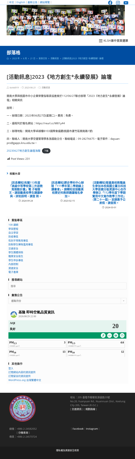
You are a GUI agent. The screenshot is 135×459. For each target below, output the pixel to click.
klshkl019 (14, 87)
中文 (11, 2)
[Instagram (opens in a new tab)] (118, 3)
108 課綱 (13, 224)
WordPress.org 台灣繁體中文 (24, 380)
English (21, 2)
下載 (46, 150)
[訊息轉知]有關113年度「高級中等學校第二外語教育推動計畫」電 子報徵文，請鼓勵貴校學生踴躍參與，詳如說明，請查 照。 (26, 189)
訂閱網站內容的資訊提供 (22, 372)
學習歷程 (13, 228)
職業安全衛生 (15, 256)
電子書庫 (13, 272)
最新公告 (32, 2)
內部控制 (13, 264)
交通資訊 (77, 409)
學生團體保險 (15, 252)
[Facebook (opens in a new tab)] (110, 3)
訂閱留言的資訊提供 (19, 376)
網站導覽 (45, 2)
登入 (10, 368)
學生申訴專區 (15, 260)
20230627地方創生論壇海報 (23, 150)
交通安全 (13, 248)
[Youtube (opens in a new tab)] (125, 3)
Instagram (92, 428)
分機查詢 (23, 432)
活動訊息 (46, 87)
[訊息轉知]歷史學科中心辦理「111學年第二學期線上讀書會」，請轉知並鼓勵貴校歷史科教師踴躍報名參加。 (67, 189)
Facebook (78, 428)
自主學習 (13, 232)
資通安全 (13, 268)
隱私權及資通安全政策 (67, 450)
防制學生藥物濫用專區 (20, 244)
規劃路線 (90, 409)
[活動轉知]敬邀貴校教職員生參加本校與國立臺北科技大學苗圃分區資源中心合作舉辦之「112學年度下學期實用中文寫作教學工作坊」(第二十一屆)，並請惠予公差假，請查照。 (109, 193)
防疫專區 (13, 236)
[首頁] (8, 58)
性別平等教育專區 (18, 240)
